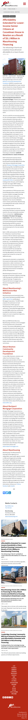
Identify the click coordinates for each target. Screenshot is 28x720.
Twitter (19, 484)
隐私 (14, 677)
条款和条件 (14, 673)
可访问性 (14, 679)
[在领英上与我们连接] (3, 697)
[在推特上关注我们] (10, 697)
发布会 (14, 688)
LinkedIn (12, 486)
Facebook (5, 486)
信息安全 (14, 675)
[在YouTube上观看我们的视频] (12, 697)
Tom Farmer (8, 508)
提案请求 (14, 669)
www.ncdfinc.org (7, 402)
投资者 (14, 690)
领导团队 (14, 684)
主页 (14, 666)
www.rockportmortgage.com (10, 446)
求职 (14, 686)
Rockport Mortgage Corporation (15, 165)
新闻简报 (14, 671)
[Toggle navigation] (24, 4)
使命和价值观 (14, 682)
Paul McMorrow (9, 506)
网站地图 (14, 694)
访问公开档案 (14, 692)
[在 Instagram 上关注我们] (8, 697)
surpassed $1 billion (8, 180)
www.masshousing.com (11, 516)
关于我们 (14, 681)
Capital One (9, 299)
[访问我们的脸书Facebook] (6, 697)
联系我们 (14, 668)
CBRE (4, 299)
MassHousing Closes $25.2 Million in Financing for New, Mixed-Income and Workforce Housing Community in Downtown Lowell (13, 593)
